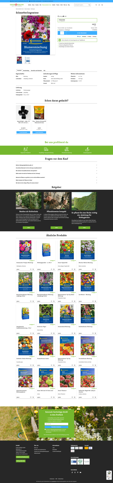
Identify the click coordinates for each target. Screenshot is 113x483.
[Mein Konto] (99, 4)
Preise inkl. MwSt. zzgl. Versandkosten (65, 27)
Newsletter (54, 449)
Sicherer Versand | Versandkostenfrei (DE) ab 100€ (19, 1)
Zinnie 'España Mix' (63, 262)
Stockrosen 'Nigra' (41, 326)
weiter (28, 227)
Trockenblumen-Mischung (85, 358)
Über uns (36, 447)
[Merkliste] (31, 269)
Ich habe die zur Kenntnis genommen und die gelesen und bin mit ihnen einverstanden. (56, 431)
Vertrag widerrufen (21, 461)
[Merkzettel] (96, 4)
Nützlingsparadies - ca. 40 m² (44, 262)
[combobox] (81, 5)
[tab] (19, 70)
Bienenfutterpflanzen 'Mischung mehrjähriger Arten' (45, 295)
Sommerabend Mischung (64, 326)
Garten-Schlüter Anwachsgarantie (35, 1)
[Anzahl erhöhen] (65, 33)
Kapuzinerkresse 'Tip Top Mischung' (64, 359)
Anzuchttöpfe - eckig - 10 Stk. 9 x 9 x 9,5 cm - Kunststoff (23, 122)
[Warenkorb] (102, 4)
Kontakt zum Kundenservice (48, 1)
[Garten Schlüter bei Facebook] (72, 472)
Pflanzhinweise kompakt (56, 211)
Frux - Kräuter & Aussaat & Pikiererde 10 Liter (39, 122)
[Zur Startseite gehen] (17, 5)
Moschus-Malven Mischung (86, 262)
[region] (35, 39)
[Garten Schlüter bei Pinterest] (77, 472)
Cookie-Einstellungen (56, 451)
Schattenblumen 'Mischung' (85, 326)
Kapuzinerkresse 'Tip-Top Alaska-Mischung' (66, 295)
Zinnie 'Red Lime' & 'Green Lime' (45, 390)
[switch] (109, 478)
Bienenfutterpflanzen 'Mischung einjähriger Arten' (24, 295)
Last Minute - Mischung (85, 294)
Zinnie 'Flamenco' (62, 390)
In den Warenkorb (81, 33)
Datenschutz (60, 478)
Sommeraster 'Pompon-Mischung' (24, 262)
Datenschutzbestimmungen (56, 429)
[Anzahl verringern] (59, 33)
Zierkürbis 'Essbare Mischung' (23, 358)
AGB (54, 430)
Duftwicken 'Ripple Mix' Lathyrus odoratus (87, 391)
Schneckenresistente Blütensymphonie (21, 391)
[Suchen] (89, 5)
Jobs (53, 447)
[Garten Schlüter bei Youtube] (80, 472)
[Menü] (111, 471)
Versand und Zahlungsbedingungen (41, 451)
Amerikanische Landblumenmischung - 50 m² (23, 327)
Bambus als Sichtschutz (28, 211)
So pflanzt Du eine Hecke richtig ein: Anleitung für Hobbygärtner (84, 215)
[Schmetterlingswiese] (35, 35)
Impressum (52, 478)
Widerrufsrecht (37, 453)
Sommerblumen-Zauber (43, 358)
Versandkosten (53, 481)
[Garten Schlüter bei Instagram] (75, 472)
